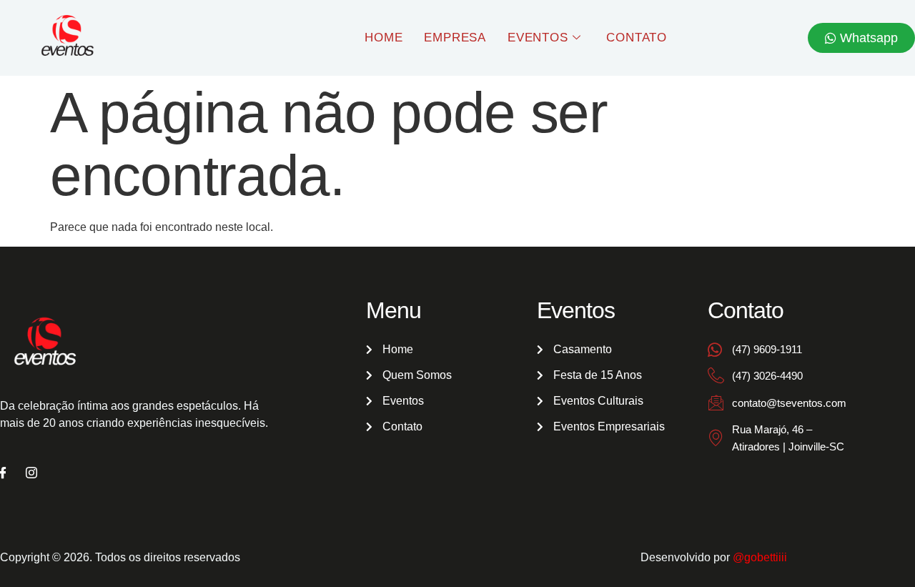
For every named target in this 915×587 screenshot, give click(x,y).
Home (383, 37)
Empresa (455, 37)
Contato (636, 37)
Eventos (538, 37)
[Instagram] (31, 474)
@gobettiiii (760, 557)
